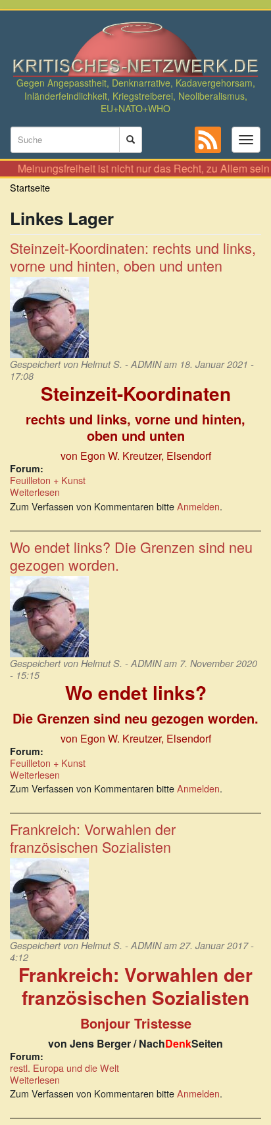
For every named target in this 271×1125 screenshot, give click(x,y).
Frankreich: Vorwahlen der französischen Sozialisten (93, 838)
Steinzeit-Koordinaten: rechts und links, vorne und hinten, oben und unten (133, 256)
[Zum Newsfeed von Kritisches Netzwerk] (208, 140)
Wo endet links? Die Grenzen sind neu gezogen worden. (131, 556)
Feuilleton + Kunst (48, 480)
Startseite (30, 187)
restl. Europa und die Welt (64, 1067)
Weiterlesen (35, 492)
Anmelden (198, 506)
